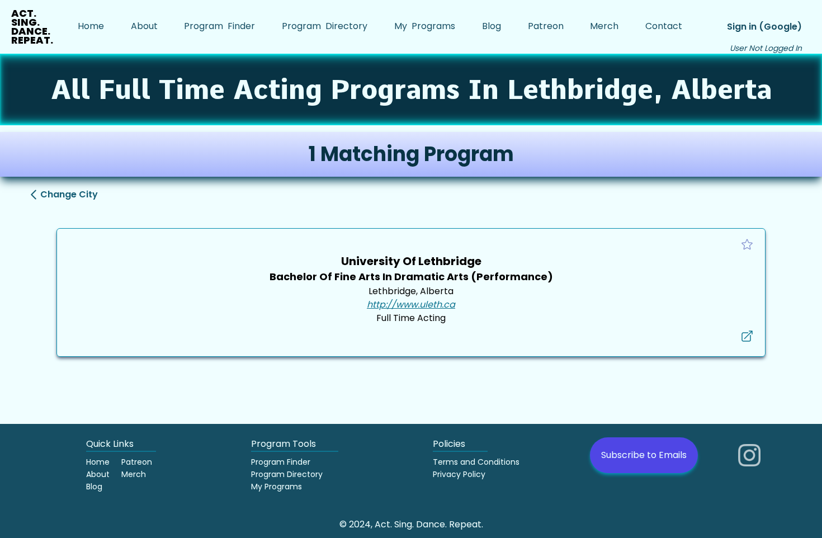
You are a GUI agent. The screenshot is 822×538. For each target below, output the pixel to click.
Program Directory (287, 474)
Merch (133, 474)
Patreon (136, 462)
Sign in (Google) (764, 26)
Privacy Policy (459, 474)
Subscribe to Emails (644, 455)
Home (98, 462)
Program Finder (280, 462)
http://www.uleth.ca (411, 304)
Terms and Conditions (476, 462)
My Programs (276, 486)
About (98, 474)
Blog (94, 486)
